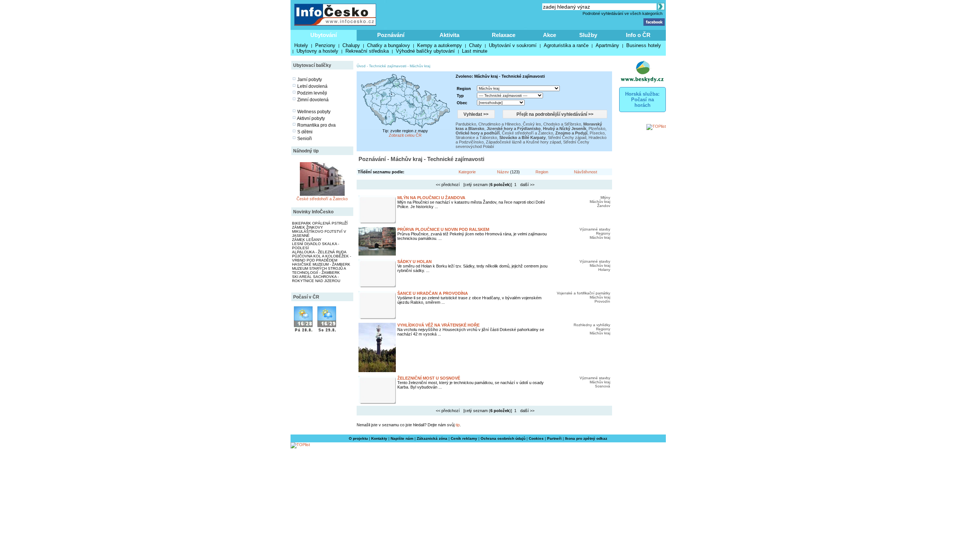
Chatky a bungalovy (388, 45)
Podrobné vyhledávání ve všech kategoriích (622, 13)
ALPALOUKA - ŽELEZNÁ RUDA (319, 252)
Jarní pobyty (309, 79)
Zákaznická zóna (432, 438)
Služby (588, 35)
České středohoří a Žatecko (322, 199)
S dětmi (305, 131)
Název (503, 172)
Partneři (554, 438)
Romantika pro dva (316, 125)
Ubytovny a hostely (317, 51)
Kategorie (467, 172)
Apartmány (607, 45)
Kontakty (379, 438)
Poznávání (390, 35)
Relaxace (503, 35)
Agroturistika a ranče (566, 45)
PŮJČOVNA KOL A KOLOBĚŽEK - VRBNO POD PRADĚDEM (321, 258)
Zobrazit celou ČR (405, 135)
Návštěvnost (585, 172)
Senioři (304, 138)
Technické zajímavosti (387, 66)
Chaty (475, 45)
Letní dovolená (312, 86)
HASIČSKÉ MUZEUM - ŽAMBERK (321, 264)
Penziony (325, 45)
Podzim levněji (312, 93)
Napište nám (402, 438)
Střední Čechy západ (567, 137)
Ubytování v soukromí (513, 45)
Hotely (301, 45)
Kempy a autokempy (439, 45)
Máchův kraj (420, 66)
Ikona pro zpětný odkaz (586, 438)
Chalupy (351, 45)
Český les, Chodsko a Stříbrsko (552, 124)
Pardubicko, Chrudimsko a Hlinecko (488, 124)
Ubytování (323, 35)
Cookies (536, 438)
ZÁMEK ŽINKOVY (307, 227)
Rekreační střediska (367, 51)
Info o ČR (638, 35)
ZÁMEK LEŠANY (307, 240)
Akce (549, 35)
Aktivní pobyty (311, 118)
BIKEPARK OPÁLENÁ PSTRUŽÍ (320, 223)
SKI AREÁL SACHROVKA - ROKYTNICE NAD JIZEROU (316, 279)
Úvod (361, 66)
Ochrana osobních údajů (503, 438)
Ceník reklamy (464, 438)
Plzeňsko (597, 128)
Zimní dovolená (313, 99)
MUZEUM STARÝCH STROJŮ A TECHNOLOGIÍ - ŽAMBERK (319, 270)
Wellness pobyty (313, 111)
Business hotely (643, 45)
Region (542, 172)
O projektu (358, 438)
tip (458, 425)
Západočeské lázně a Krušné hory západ (523, 142)
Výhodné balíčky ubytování (425, 51)
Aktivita (449, 35)
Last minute (474, 51)
